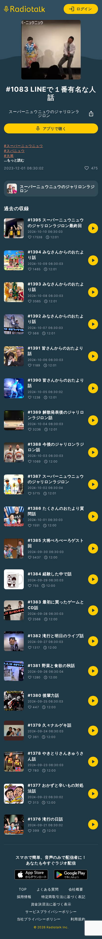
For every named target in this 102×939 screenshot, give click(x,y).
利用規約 (78, 919)
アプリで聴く (54, 128)
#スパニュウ (14, 151)
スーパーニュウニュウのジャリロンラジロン (44, 113)
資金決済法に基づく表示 (51, 904)
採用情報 (24, 897)
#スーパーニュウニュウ (23, 146)
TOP (22, 889)
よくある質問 (48, 889)
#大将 (9, 156)
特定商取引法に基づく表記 (63, 897)
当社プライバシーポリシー (39, 919)
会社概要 (76, 889)
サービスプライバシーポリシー (50, 911)
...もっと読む (14, 160)
